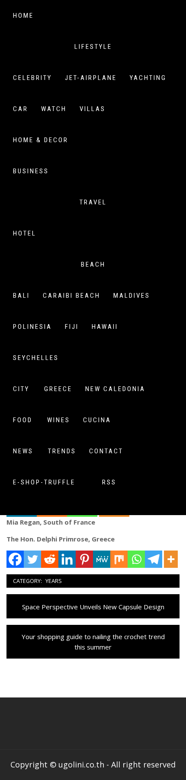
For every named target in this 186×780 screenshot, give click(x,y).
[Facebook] (15, 559)
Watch (54, 109)
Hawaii (105, 327)
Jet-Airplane (91, 78)
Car (20, 109)
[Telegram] (153, 559)
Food (22, 420)
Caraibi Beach (71, 295)
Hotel (24, 233)
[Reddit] (49, 559)
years (53, 581)
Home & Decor (40, 140)
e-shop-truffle (44, 482)
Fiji (72, 327)
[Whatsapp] (136, 559)
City (21, 389)
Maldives (131, 295)
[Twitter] (32, 559)
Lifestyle (93, 47)
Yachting (148, 78)
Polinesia (32, 327)
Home (23, 15)
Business (31, 171)
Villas (93, 109)
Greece (58, 389)
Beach (93, 264)
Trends (62, 451)
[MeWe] (101, 559)
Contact (106, 451)
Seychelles (36, 358)
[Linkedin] (67, 559)
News (23, 451)
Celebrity (32, 78)
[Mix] (119, 559)
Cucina (97, 420)
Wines (58, 420)
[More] (171, 559)
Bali (21, 295)
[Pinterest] (84, 559)
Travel (93, 202)
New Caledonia (115, 389)
